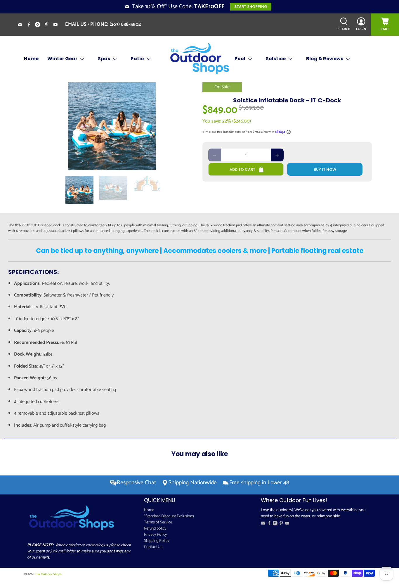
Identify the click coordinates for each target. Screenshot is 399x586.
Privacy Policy (155, 534)
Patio (137, 58)
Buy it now (325, 169)
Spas (104, 58)
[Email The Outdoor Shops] (22, 25)
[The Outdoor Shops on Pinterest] (48, 25)
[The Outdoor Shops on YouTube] (57, 25)
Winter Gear (62, 58)
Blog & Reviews (324, 58)
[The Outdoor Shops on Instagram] (39, 25)
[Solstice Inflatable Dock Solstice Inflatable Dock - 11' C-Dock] (112, 126)
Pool (240, 58)
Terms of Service (158, 522)
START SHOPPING (250, 6)
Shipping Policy (156, 540)
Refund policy (155, 528)
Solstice (276, 58)
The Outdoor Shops (48, 574)
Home (31, 58)
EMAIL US (75, 24)
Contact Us (153, 547)
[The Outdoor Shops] (199, 58)
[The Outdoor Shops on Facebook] (31, 25)
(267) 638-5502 (125, 24)
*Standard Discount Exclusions (169, 516)
